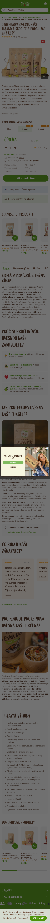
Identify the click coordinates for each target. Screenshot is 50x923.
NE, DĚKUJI (13, 467)
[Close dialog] (47, 448)
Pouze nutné (23, 918)
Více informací (9, 918)
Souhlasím (38, 918)
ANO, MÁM (13, 463)
